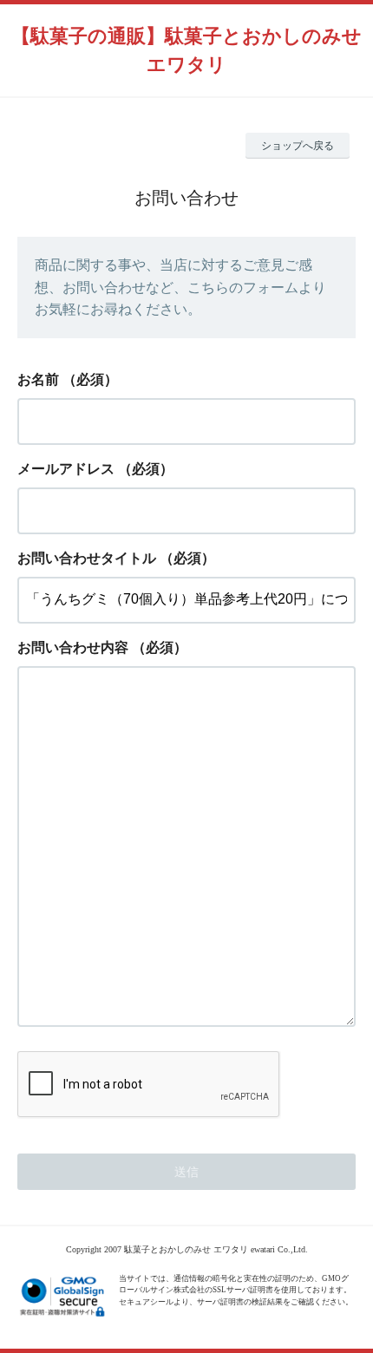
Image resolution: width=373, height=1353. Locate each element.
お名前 (38, 379)
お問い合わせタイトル (86, 558)
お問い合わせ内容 (72, 647)
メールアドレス (66, 468)
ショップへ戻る (297, 146)
